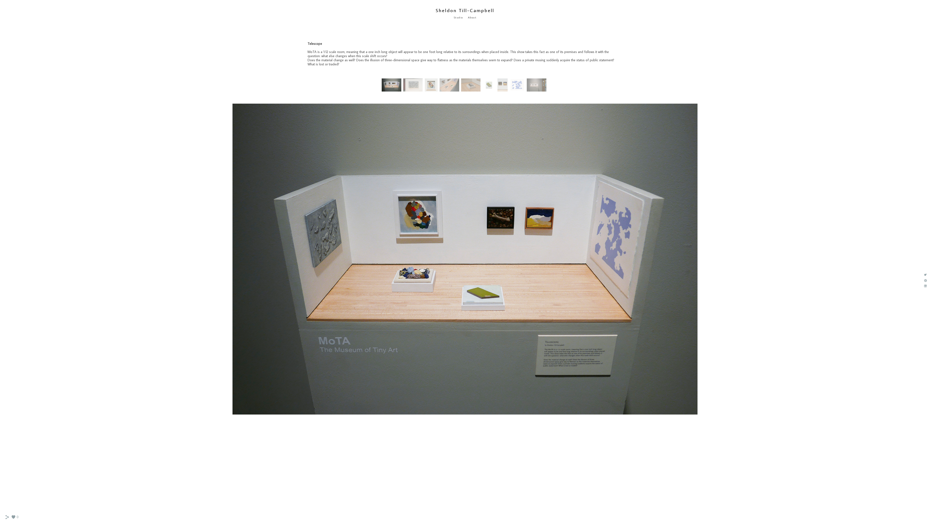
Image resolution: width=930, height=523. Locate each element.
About (472, 17)
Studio (458, 17)
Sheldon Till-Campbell (465, 10)
